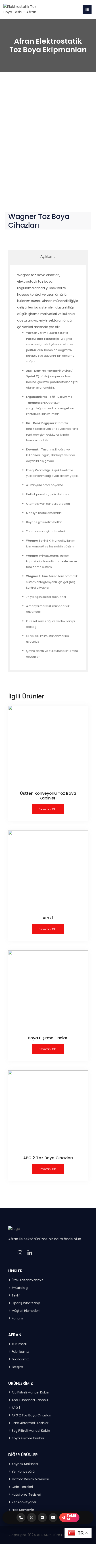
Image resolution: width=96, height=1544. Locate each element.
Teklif (16, 1295)
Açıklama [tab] (48, 256)
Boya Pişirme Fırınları (28, 1438)
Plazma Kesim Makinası (30, 1479)
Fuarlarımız (20, 1359)
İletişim (17, 1367)
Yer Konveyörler (24, 1502)
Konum (17, 1318)
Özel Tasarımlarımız (27, 1280)
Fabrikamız (20, 1351)
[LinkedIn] (29, 1253)
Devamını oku (48, 809)
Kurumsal (19, 1344)
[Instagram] (20, 1253)
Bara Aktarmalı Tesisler (30, 1423)
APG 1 (16, 1407)
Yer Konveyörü (23, 1471)
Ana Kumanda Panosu (30, 1400)
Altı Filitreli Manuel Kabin (30, 1392)
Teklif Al (71, 1517)
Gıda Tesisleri (22, 1487)
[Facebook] (10, 1253)
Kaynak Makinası (25, 1464)
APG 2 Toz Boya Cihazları (31, 1415)
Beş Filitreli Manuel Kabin (31, 1430)
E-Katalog (20, 1287)
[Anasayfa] (20, 9)
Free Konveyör (23, 1510)
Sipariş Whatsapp (26, 1303)
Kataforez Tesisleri (26, 1494)
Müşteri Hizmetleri (26, 1310)
